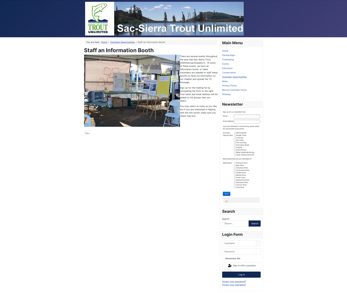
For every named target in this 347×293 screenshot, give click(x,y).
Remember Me (232, 258)
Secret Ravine (241, 150)
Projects (239, 147)
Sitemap (226, 94)
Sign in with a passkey (244, 265)
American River (242, 163)
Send (227, 194)
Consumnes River (242, 170)
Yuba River (240, 187)
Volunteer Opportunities (234, 77)
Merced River (241, 175)
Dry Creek (240, 140)
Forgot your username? (234, 284)
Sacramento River (242, 180)
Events (225, 64)
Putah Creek (240, 177)
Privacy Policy (229, 85)
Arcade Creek (241, 135)
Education (227, 68)
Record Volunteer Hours (234, 90)
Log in (241, 274)
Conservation (229, 72)
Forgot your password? (234, 281)
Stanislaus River (242, 182)
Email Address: (228, 121)
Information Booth (242, 145)
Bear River (240, 165)
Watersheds (227, 163)
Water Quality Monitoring (245, 152)
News (225, 81)
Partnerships (228, 55)
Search (225, 218)
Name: (225, 116)
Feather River (241, 172)
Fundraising (228, 59)
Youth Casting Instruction (245, 154)
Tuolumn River (241, 185)
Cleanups (239, 137)
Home (225, 50)
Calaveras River (242, 167)
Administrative (241, 133)
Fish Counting (241, 142)
